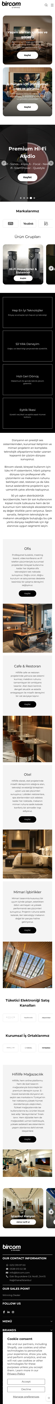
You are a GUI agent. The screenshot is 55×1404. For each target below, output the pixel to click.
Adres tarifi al (23, 1222)
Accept (26, 1381)
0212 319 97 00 (18, 1265)
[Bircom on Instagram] (13, 1312)
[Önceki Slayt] (3, 163)
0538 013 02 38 (18, 1269)
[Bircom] (11, 5)
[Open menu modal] (52, 5)
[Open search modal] (46, 5)
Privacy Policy (16, 1373)
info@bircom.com (20, 1272)
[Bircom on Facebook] (4, 1312)
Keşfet (27, 55)
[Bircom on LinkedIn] (8, 1312)
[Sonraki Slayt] (51, 163)
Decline (26, 1389)
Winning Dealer (11, 1295)
